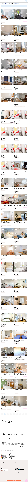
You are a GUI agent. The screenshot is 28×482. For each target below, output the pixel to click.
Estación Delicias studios (4, 427)
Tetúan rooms (10, 434)
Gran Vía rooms (16, 437)
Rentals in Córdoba (10, 443)
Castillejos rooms (4, 434)
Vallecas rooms (22, 432)
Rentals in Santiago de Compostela (11, 444)
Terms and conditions (17, 466)
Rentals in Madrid (4, 421)
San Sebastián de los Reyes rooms (22, 436)
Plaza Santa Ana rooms (16, 435)
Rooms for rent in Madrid (10, 422)
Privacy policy (16, 463)
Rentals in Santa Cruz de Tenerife (22, 446)
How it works (2, 463)
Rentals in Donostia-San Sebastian (10, 446)
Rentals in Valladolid (22, 444)
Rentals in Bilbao (4, 443)
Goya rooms (21, 434)
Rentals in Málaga (4, 444)
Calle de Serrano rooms (4, 433)
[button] (26, 1)
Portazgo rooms (10, 432)
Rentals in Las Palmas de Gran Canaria (16, 444)
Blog (1, 466)
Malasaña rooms (4, 437)
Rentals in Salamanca (17, 443)
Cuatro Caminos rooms (10, 438)
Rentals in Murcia (22, 443)
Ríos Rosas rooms (16, 432)
